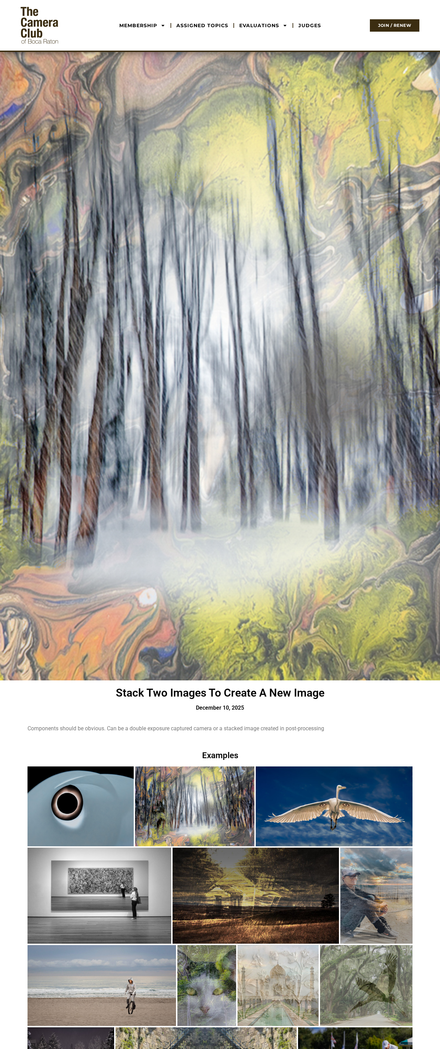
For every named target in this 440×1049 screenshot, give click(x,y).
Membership (138, 25)
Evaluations (259, 25)
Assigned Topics (202, 25)
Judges (309, 25)
